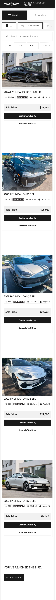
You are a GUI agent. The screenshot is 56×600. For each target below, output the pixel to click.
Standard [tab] (16, 15)
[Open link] (22, 97)
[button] (6, 70)
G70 (45, 46)
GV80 (32, 46)
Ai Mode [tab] (42, 15)
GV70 (20, 46)
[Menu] (48, 4)
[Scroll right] (52, 25)
